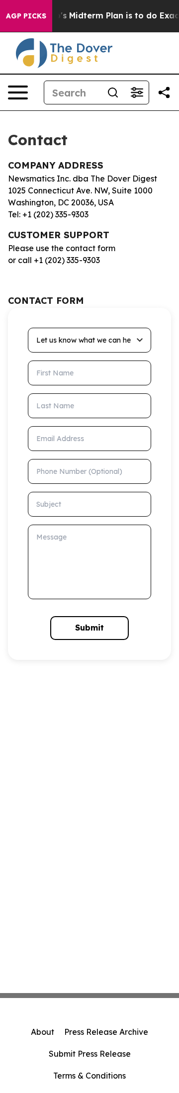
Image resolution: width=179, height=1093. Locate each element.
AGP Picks (26, 15)
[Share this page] (164, 92)
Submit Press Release (90, 1054)
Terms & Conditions (89, 1076)
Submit (89, 628)
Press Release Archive (106, 1032)
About (42, 1032)
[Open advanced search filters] (137, 92)
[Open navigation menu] (18, 92)
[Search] (113, 92)
